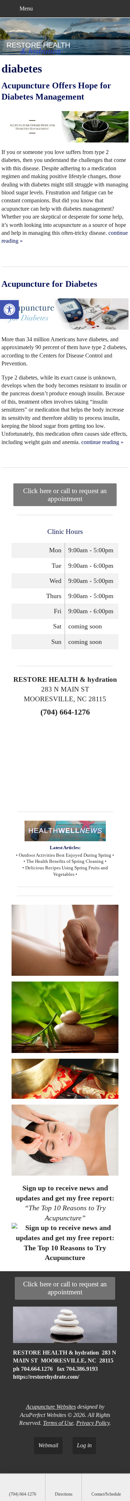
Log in (84, 1445)
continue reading (102, 442)
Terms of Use (58, 1423)
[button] (9, 309)
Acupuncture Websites (51, 1407)
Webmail (48, 1445)
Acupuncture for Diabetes (49, 284)
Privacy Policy (92, 1423)
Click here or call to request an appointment (65, 494)
